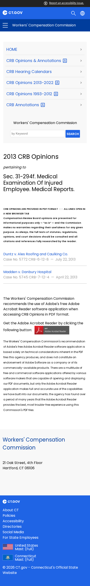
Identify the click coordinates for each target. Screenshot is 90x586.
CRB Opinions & (34, 60)
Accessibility (13, 521)
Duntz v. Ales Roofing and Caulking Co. (35, 254)
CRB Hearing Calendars (29, 71)
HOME (11, 49)
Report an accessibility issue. (66, 3)
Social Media (13, 532)
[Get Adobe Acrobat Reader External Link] (52, 329)
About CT (11, 510)
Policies (9, 515)
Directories (12, 526)
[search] (74, 13)
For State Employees (20, 537)
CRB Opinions (30, 82)
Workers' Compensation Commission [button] (25, 25)
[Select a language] (83, 13)
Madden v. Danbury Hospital (27, 271)
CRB (23, 105)
